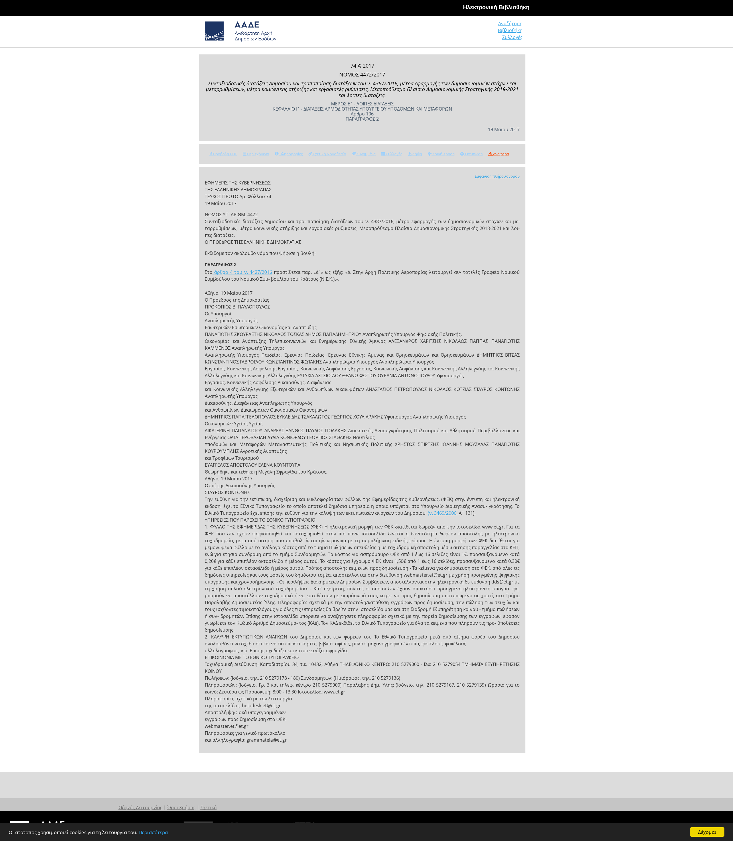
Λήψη (416, 153)
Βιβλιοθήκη (510, 30)
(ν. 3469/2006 (442, 513)
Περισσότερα (153, 832)
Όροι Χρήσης (181, 807)
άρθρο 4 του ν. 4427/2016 (242, 272)
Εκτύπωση (473, 153)
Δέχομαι (707, 832)
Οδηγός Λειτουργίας (140, 807)
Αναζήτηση (510, 23)
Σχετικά (208, 807)
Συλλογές (512, 37)
